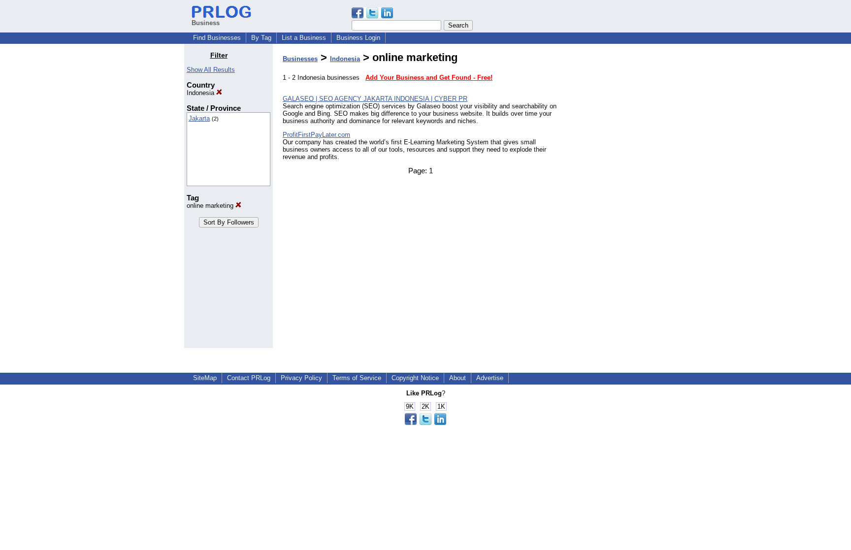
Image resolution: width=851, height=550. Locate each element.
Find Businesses (217, 37)
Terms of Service (356, 378)
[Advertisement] (616, 199)
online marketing (211, 205)
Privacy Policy (301, 378)
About (457, 378)
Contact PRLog (248, 378)
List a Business (304, 37)
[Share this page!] (372, 16)
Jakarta (199, 118)
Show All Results (211, 69)
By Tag (261, 37)
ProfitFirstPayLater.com (316, 134)
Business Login (358, 37)
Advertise (489, 378)
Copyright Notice (415, 378)
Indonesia (201, 93)
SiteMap (205, 378)
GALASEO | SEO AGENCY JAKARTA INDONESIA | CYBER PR (375, 98)
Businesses (300, 59)
